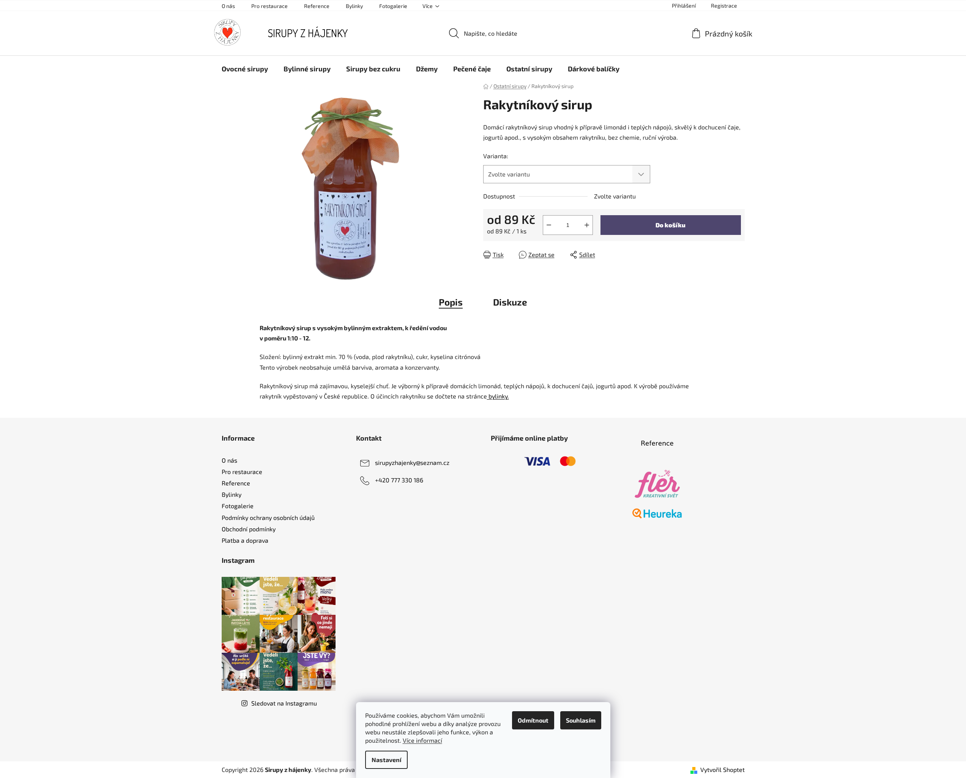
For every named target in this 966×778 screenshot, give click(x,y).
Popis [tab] (451, 301)
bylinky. (498, 396)
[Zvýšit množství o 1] (587, 225)
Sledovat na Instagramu (284, 703)
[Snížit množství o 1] (549, 225)
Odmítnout (533, 720)
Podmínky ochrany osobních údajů (268, 517)
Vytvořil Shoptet (722, 769)
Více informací (422, 740)
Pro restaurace (269, 6)
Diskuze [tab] (510, 301)
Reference (316, 6)
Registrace (724, 5)
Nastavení (386, 759)
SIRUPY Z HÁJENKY (308, 33)
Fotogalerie (393, 6)
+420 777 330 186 (399, 479)
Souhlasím (581, 720)
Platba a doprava (245, 540)
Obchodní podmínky (249, 528)
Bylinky (354, 6)
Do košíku (670, 224)
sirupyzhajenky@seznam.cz (412, 462)
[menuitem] (245, 69)
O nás (228, 6)
